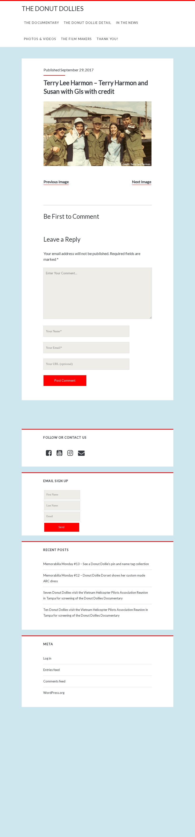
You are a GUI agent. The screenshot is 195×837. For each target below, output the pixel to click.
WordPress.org (53, 693)
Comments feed (54, 681)
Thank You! (107, 39)
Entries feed (51, 670)
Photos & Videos (40, 39)
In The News (127, 23)
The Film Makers (76, 39)
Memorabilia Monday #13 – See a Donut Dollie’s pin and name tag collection (96, 564)
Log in (47, 658)
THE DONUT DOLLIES (52, 8)
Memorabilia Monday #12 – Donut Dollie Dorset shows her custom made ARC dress (94, 578)
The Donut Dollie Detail (87, 23)
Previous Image (56, 181)
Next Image (141, 181)
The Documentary (41, 23)
